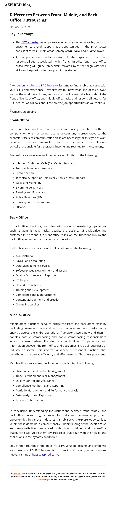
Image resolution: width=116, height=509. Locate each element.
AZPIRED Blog (18, 4)
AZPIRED (17, 473)
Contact (41, 479)
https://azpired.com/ (45, 454)
